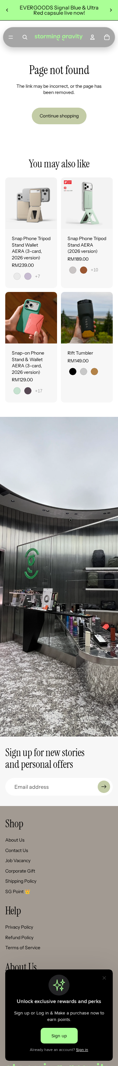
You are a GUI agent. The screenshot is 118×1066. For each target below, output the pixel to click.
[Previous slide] (7, 10)
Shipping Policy (20, 881)
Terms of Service (22, 948)
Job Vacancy (17, 860)
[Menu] (10, 37)
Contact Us (16, 850)
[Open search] (25, 37)
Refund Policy (19, 937)
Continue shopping (59, 116)
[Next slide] (111, 10)
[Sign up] (104, 787)
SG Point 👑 (17, 891)
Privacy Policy (19, 927)
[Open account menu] (92, 37)
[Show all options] (37, 276)
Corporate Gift (20, 871)
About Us (15, 840)
